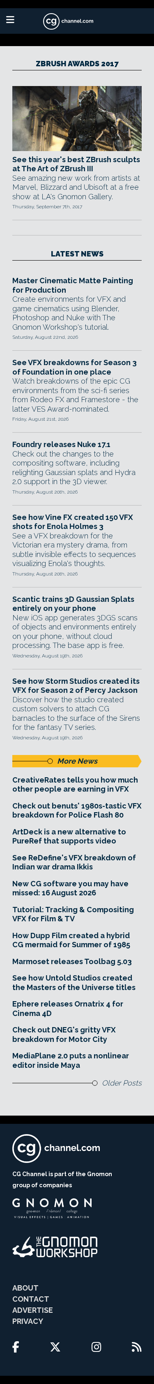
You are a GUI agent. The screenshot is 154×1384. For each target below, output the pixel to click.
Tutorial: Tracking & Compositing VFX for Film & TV (73, 914)
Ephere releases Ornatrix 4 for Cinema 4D (67, 1009)
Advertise (32, 1310)
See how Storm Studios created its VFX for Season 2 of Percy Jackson (76, 686)
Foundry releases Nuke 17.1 (61, 444)
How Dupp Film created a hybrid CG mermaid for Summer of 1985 (71, 940)
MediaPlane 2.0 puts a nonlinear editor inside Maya (70, 1060)
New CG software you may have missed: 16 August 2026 (70, 888)
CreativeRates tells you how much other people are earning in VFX (75, 785)
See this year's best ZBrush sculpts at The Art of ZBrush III (76, 164)
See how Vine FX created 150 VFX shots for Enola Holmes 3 (72, 522)
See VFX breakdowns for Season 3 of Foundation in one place (74, 367)
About (25, 1288)
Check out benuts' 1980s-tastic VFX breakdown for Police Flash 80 (77, 811)
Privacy (27, 1321)
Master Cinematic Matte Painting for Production (72, 285)
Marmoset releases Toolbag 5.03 (72, 961)
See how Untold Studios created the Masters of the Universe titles (74, 983)
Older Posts (122, 1083)
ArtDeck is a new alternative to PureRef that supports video (69, 836)
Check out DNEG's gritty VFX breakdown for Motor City (64, 1034)
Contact (30, 1299)
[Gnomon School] (52, 1208)
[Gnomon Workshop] (55, 1247)
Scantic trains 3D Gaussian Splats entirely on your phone (73, 604)
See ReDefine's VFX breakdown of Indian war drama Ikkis (74, 862)
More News (77, 761)
